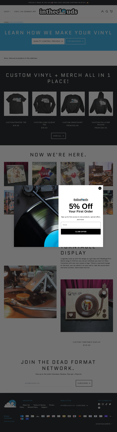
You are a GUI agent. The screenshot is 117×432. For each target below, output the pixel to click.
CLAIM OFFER (80, 232)
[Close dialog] (99, 188)
